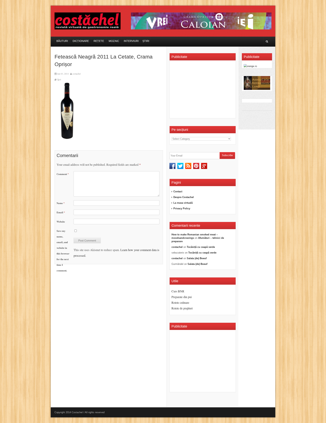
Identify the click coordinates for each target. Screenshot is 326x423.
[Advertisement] (203, 90)
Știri (145, 40)
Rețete (99, 40)
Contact (177, 191)
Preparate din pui (181, 297)
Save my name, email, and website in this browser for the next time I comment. (63, 250)
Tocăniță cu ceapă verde (201, 247)
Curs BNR (177, 291)
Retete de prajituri (182, 308)
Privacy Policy (181, 208)
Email (61, 212)
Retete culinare (180, 302)
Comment (63, 174)
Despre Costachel (183, 197)
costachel (76, 73)
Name (61, 203)
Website (61, 221)
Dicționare (81, 40)
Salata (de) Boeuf (197, 258)
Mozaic (114, 40)
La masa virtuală (183, 202)
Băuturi (62, 40)
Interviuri (131, 40)
